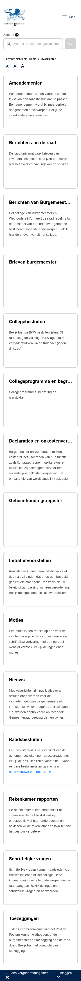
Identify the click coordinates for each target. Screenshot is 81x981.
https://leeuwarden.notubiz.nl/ (30, 772)
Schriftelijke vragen (30, 858)
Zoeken (8, 35)
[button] (70, 43)
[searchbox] (33, 43)
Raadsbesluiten (25, 739)
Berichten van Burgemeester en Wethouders (40, 202)
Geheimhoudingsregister (35, 500)
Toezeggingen (24, 918)
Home (32, 59)
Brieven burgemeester (32, 261)
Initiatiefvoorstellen (30, 560)
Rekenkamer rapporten (33, 799)
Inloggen (65, 973)
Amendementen (26, 83)
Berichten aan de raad (32, 142)
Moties (16, 620)
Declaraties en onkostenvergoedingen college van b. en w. (40, 440)
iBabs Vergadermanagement (29, 973)
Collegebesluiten (27, 321)
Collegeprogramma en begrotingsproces (40, 381)
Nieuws (17, 679)
